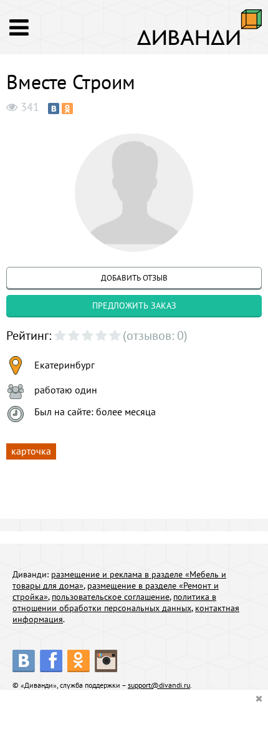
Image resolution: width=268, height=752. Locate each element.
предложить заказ (134, 305)
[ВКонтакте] (53, 108)
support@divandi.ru (159, 685)
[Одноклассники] (67, 108)
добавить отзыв (134, 277)
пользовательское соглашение (111, 596)
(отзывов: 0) (155, 335)
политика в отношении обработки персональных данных (114, 602)
